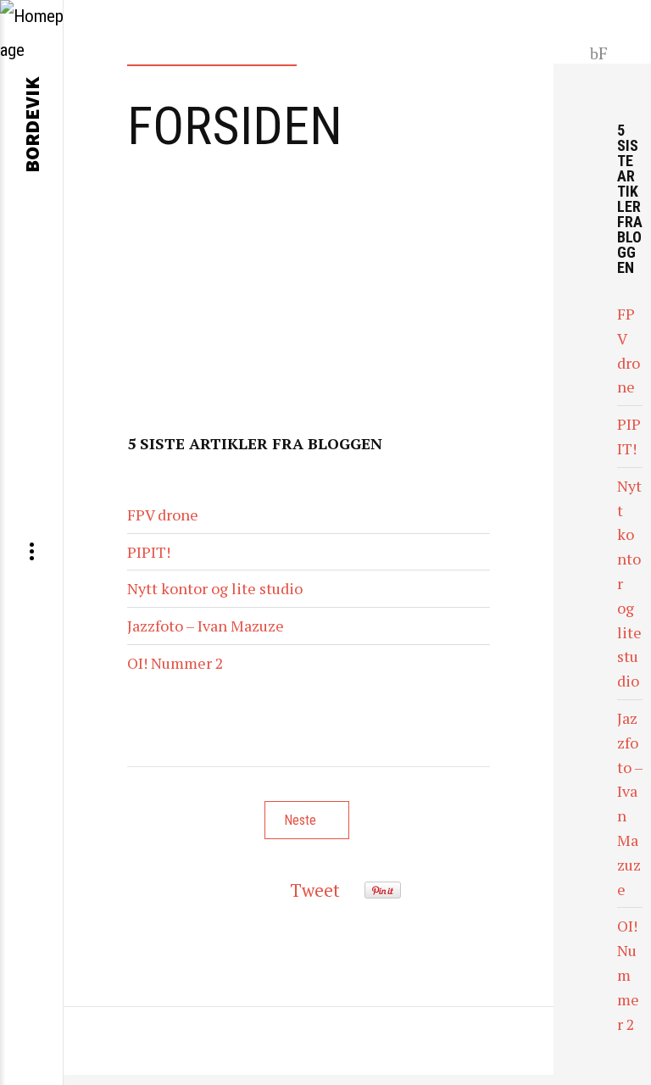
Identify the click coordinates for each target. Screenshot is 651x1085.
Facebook (599, 51)
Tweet (315, 890)
